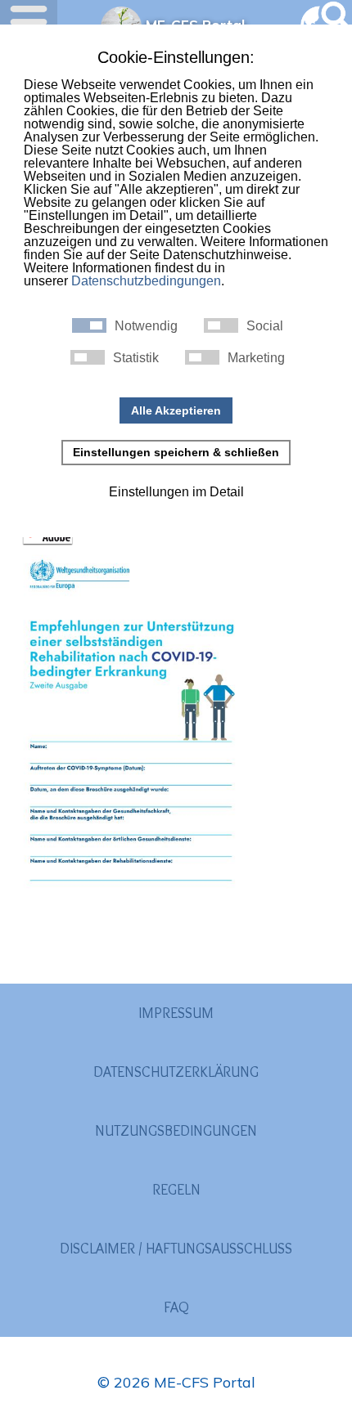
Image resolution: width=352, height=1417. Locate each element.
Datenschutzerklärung (176, 1072)
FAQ (176, 1307)
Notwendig (146, 326)
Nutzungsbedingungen (176, 1131)
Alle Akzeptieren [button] (176, 410)
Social (264, 326)
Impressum (176, 1013)
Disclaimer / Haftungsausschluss (176, 1249)
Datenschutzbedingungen (146, 281)
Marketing (256, 358)
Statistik (136, 358)
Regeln (176, 1190)
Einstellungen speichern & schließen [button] (176, 452)
